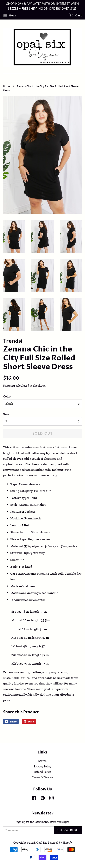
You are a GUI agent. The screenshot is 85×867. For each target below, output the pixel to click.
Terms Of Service (42, 777)
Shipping (9, 385)
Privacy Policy (42, 766)
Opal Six (41, 842)
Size (6, 414)
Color (7, 396)
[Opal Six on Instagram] (51, 798)
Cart (78, 15)
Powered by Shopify (60, 842)
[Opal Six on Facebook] (34, 798)
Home (6, 86)
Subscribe (67, 830)
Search (42, 761)
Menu (12, 15)
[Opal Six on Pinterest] (42, 798)
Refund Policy (42, 771)
